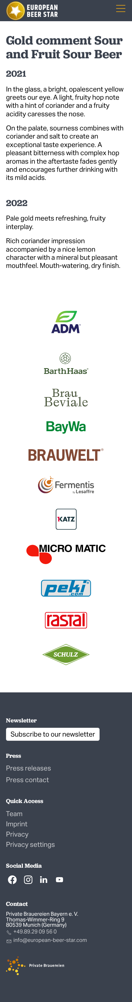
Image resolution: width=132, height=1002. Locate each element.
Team (14, 813)
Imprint (16, 824)
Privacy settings (30, 844)
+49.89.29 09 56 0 (35, 931)
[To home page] (32, 10)
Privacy (17, 834)
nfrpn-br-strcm (50, 940)
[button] (12, 879)
